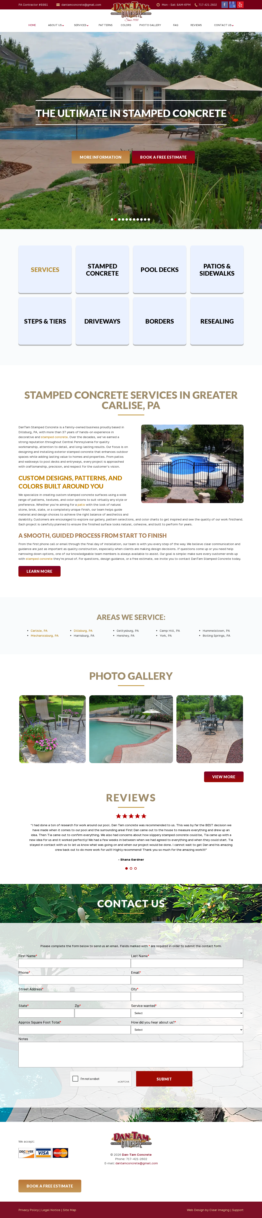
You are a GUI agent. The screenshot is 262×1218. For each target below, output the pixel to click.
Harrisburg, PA (84, 635)
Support (238, 1210)
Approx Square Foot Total (39, 1022)
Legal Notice (50, 1210)
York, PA (166, 635)
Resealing (217, 321)
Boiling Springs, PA (216, 635)
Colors (126, 25)
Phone (24, 972)
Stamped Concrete (102, 269)
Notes (23, 1039)
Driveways (102, 321)
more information (101, 157)
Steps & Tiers (45, 321)
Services (80, 25)
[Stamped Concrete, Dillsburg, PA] (52, 729)
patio (81, 504)
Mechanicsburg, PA (45, 635)
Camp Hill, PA (170, 630)
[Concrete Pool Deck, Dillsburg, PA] (131, 729)
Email (136, 972)
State (23, 1006)
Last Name (140, 956)
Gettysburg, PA (128, 630)
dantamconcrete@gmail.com (81, 4)
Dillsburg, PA (83, 630)
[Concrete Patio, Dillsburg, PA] (209, 729)
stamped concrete (54, 437)
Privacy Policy (28, 1210)
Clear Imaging (219, 1210)
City (134, 989)
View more (223, 777)
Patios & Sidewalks (217, 269)
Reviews (196, 25)
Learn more (39, 571)
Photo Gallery (150, 25)
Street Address (30, 989)
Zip (78, 1006)
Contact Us (223, 25)
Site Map (69, 1210)
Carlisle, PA (39, 630)
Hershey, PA (125, 635)
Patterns (106, 25)
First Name (27, 956)
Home (32, 25)
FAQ (175, 25)
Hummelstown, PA (216, 630)
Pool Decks (160, 269)
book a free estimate (163, 157)
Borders (159, 321)
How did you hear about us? (153, 1022)
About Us (55, 25)
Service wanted (144, 1006)
